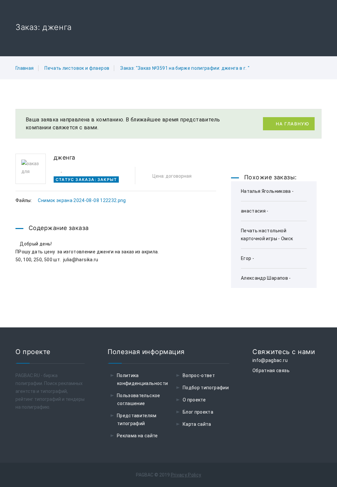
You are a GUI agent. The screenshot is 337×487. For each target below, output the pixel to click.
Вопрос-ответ (199, 375)
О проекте (194, 399)
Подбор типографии (206, 387)
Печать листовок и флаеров (76, 68)
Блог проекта (198, 412)
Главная (24, 68)
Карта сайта (197, 424)
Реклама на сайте (137, 435)
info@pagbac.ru (270, 360)
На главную (292, 123)
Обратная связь (271, 370)
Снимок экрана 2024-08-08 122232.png (82, 200)
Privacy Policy (186, 474)
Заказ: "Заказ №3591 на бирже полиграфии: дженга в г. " (184, 68)
